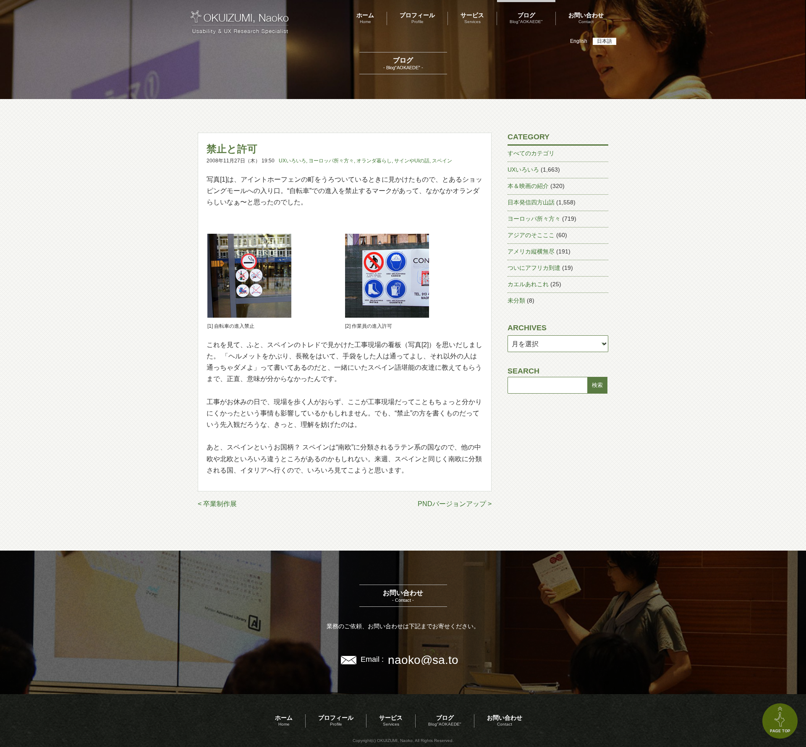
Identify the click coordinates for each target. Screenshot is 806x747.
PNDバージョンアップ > (455, 503)
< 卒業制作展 (217, 503)
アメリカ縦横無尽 (531, 251)
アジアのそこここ (531, 235)
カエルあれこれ (528, 284)
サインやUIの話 (411, 161)
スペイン (442, 161)
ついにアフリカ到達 (534, 267)
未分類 (516, 300)
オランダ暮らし (374, 161)
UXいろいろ (292, 161)
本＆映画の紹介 (528, 186)
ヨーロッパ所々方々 (331, 161)
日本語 (604, 41)
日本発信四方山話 (531, 202)
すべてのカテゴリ (531, 153)
